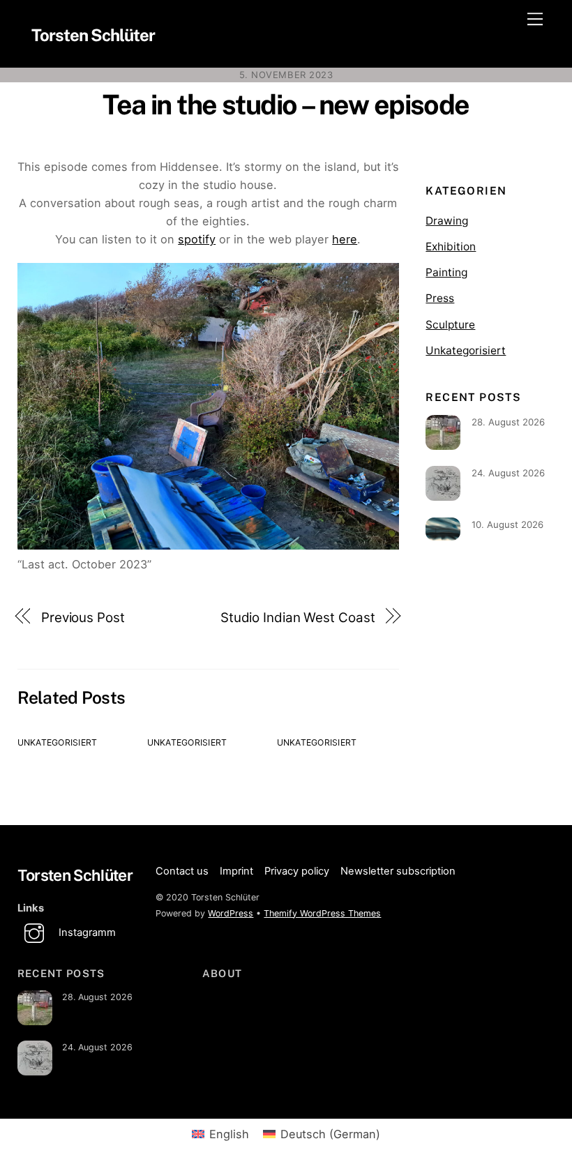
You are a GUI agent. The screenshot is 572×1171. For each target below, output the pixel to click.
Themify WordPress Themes (322, 913)
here (344, 239)
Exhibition (451, 246)
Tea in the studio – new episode (286, 105)
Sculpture (450, 324)
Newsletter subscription (398, 871)
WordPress (230, 913)
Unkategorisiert (57, 742)
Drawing (447, 220)
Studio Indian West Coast (297, 618)
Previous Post (83, 618)
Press (440, 298)
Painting (446, 272)
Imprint (236, 871)
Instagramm (86, 932)
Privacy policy (296, 871)
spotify (197, 239)
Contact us (182, 871)
